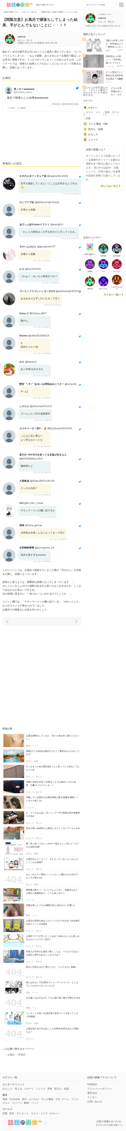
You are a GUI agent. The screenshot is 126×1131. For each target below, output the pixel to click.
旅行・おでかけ (30, 1099)
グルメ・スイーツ (12, 1102)
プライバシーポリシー (99, 1088)
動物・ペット (32, 745)
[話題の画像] (17, 4)
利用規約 (92, 1084)
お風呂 (11, 1054)
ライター (92, 1097)
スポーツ (29, 1088)
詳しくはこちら (109, 186)
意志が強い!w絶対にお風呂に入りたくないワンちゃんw (53, 828)
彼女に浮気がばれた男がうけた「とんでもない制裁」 (52, 967)
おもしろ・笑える (34, 776)
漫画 (4, 1099)
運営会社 (92, 1092)
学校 (49, 1088)
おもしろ (93, 134)
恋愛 (108, 50)
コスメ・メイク (91, 113)
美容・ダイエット (110, 113)
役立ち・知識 (32, 761)
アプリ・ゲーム (110, 80)
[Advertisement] (41, 136)
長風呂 (22, 1054)
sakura (21, 36)
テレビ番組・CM (98, 123)
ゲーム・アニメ (70, 1099)
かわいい (30, 1038)
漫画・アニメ (32, 992)
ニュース (30, 807)
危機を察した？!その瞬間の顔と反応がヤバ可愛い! (50, 905)
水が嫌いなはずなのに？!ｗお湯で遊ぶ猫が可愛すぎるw (53, 997)
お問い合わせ (94, 1101)
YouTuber (14, 1099)
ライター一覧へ (112, 294)
